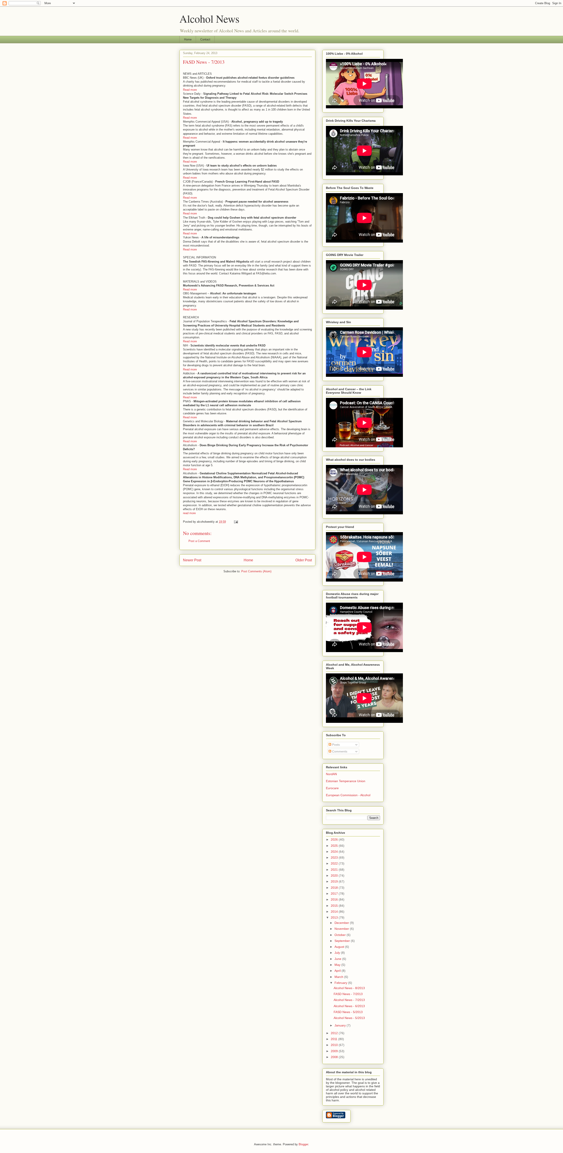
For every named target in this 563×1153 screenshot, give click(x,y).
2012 (335, 1033)
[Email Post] (235, 521)
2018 (335, 887)
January (341, 1025)
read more (189, 513)
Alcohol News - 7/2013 (349, 1000)
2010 (335, 1045)
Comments (339, 751)
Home (188, 39)
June (338, 959)
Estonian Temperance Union (345, 781)
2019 (335, 881)
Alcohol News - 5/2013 (349, 1018)
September (343, 941)
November (342, 928)
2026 (335, 839)
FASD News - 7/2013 (348, 994)
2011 (334, 1039)
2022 (335, 863)
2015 (335, 905)
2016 (335, 899)
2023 (335, 857)
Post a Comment (199, 541)
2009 (335, 1051)
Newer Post (192, 560)
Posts (335, 744)
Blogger (303, 1144)
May (338, 964)
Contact (205, 39)
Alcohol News (209, 18)
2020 (335, 875)
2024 (335, 851)
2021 (335, 869)
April (338, 970)
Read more (190, 89)
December (342, 923)
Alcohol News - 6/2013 (349, 1006)
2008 (335, 1057)
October (341, 935)
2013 (335, 917)
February (341, 982)
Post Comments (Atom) (256, 571)
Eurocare (332, 788)
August (340, 946)
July (338, 952)
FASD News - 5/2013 (348, 1012)
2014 (335, 911)
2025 (335, 845)
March (339, 977)
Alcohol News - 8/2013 (349, 988)
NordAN (331, 774)
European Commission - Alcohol (348, 795)
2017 (335, 893)
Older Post (303, 560)
